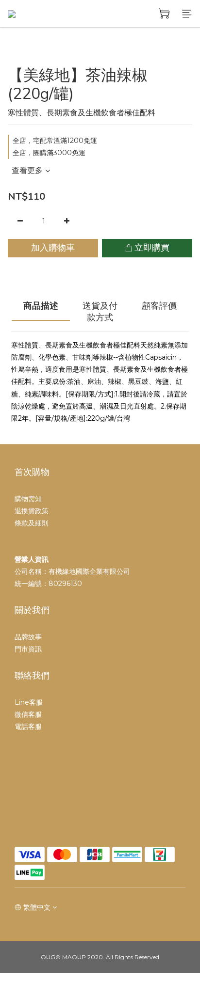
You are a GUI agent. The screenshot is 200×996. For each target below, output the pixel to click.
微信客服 (28, 714)
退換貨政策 (32, 510)
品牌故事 (28, 636)
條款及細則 (32, 523)
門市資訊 (28, 649)
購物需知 (28, 498)
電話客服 (28, 726)
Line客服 (29, 702)
